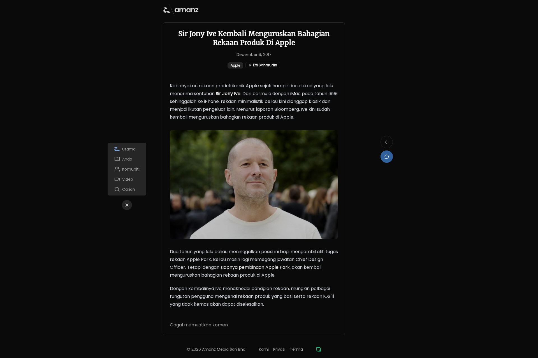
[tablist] (127, 169)
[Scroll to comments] (387, 156)
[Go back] (387, 142)
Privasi (279, 349)
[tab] (127, 149)
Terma (296, 349)
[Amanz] (318, 349)
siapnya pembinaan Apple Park (255, 267)
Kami (264, 349)
